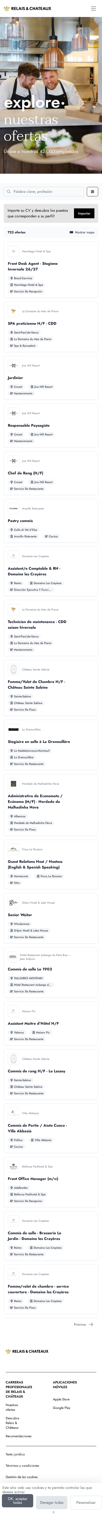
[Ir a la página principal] (27, 8)
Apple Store (61, 1399)
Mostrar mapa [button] (84, 232)
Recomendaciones (19, 1436)
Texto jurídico (15, 1454)
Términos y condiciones (22, 1465)
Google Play (61, 1407)
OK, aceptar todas (17, 1500)
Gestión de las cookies (22, 1477)
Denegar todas (51, 1502)
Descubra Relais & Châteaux (12, 1423)
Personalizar (86, 1502)
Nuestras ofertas (12, 1407)
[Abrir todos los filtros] (92, 191)
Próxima (80, 1324)
